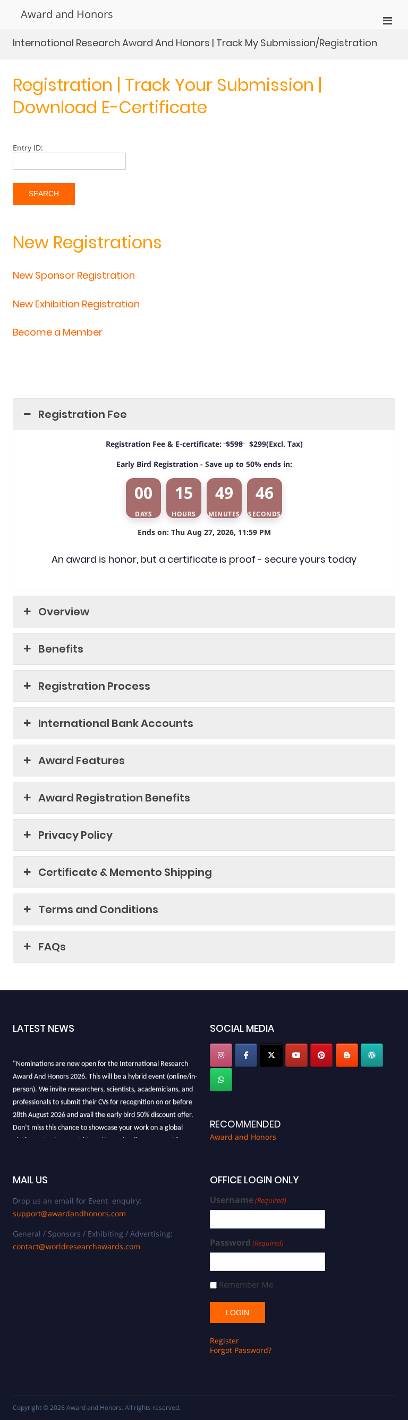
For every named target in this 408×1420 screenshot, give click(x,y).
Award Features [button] (81, 760)
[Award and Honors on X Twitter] (271, 1055)
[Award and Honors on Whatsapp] (221, 1079)
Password (247, 1242)
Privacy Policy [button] (75, 835)
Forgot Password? (240, 1350)
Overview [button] (63, 611)
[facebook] (246, 1055)
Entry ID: (28, 148)
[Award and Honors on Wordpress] (372, 1055)
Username (248, 1200)
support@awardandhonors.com (69, 1213)
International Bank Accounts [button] (115, 723)
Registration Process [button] (94, 686)
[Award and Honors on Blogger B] (347, 1055)
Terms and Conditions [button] (98, 909)
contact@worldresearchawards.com (76, 1246)
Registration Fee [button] (82, 414)
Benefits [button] (60, 648)
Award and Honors (67, 14)
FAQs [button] (52, 946)
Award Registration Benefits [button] (114, 797)
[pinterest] (321, 1055)
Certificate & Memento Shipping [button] (125, 872)
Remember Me (246, 1285)
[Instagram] (221, 1055)
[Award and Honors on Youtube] (296, 1055)
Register (224, 1340)
